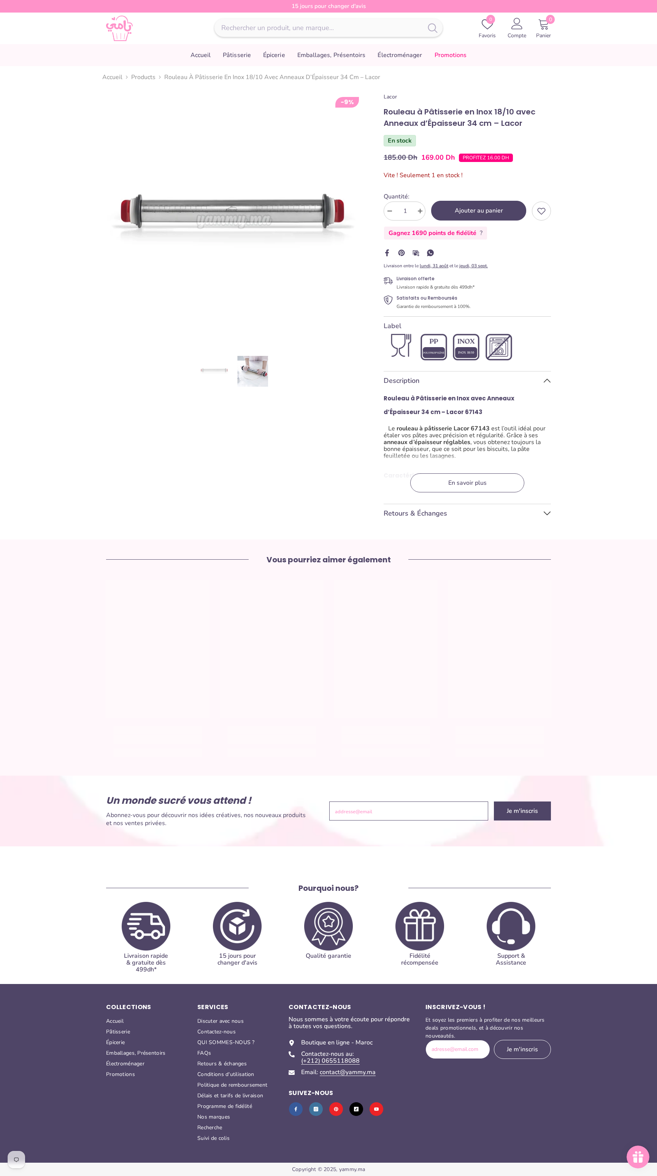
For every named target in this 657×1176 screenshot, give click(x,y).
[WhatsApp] (430, 252)
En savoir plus (467, 483)
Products (143, 77)
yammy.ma (352, 1169)
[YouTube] (376, 1109)
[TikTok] (356, 1109)
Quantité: (396, 196)
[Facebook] (387, 252)
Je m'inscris (522, 811)
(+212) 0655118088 (330, 1061)
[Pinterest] (401, 252)
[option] (233, 220)
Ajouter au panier (479, 210)
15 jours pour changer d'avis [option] (329, 6)
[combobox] (318, 28)
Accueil (112, 77)
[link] (541, 211)
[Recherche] (328, 28)
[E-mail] (416, 252)
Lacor (390, 96)
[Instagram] (316, 1109)
